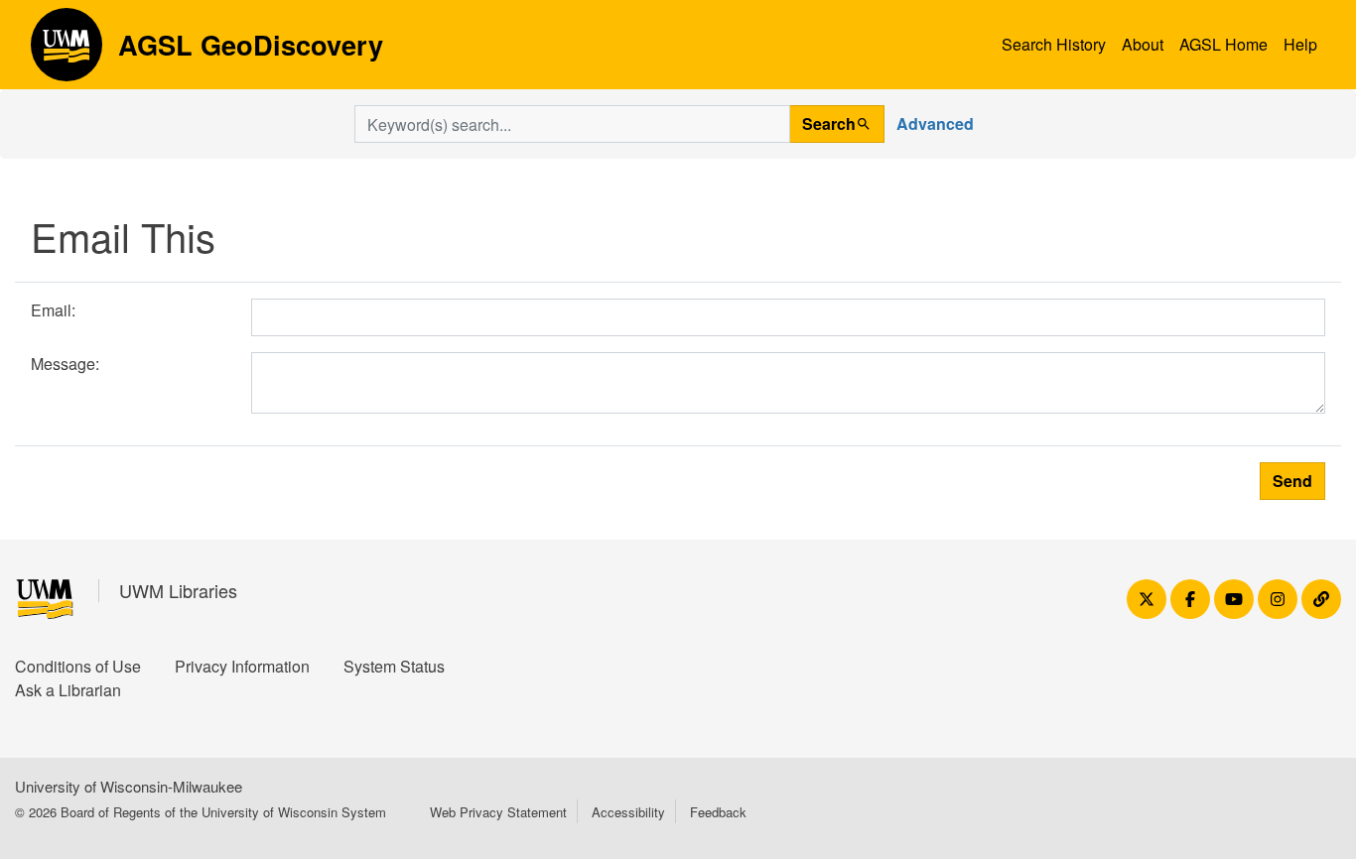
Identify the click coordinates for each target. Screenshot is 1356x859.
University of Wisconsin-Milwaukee (128, 786)
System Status (394, 666)
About (1142, 44)
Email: (53, 310)
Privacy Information (242, 666)
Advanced (935, 123)
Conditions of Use (78, 666)
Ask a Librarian (68, 689)
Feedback (718, 811)
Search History (1054, 44)
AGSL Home (1223, 44)
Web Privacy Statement (498, 811)
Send (1292, 480)
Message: (65, 363)
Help (1300, 44)
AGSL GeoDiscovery (66, 51)
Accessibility (628, 811)
